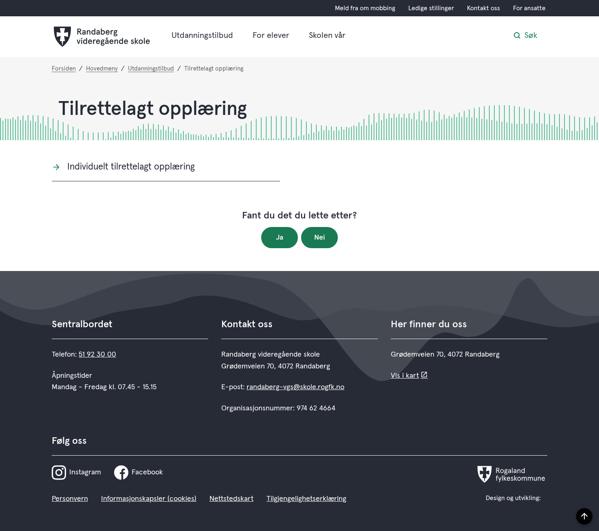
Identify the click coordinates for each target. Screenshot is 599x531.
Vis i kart (405, 375)
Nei (319, 237)
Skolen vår (327, 35)
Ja (279, 237)
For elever (271, 35)
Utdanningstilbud (202, 35)
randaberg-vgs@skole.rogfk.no (295, 387)
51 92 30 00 (97, 354)
